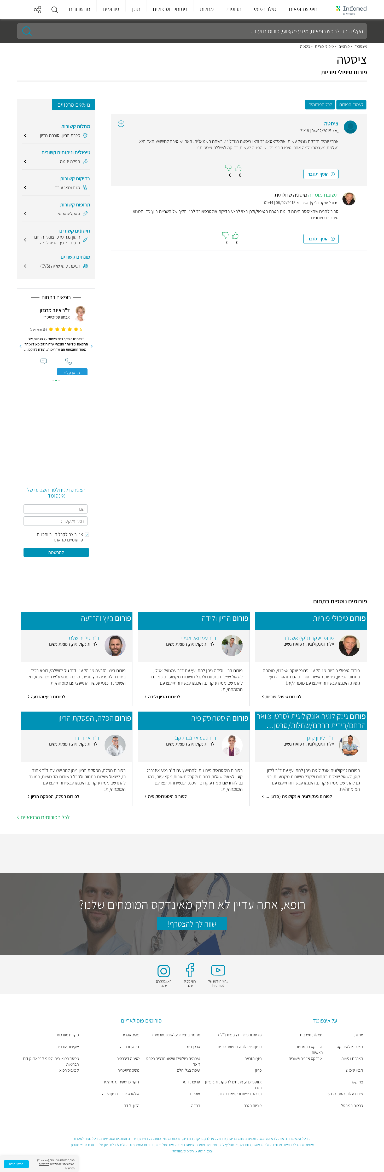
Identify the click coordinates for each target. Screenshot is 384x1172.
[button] (54, 9)
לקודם (92, 346)
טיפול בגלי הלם (188, 1070)
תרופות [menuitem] (233, 9)
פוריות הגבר (253, 1105)
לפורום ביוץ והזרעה (48, 697)
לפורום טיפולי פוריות (283, 697)
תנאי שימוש (354, 1070)
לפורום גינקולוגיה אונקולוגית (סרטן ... (298, 796)
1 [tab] (59, 380)
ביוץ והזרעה (253, 1058)
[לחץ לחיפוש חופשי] (25, 31)
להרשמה (56, 552)
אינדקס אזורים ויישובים (305, 1058)
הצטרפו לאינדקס (350, 1046)
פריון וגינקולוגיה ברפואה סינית (240, 1046)
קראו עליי (72, 373)
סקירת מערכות (68, 1035)
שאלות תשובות (311, 1035)
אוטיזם (195, 1093)
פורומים (344, 46)
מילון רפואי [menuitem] (265, 9)
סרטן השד (192, 1046)
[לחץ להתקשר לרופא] (68, 361)
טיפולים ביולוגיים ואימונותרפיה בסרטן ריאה (173, 1061)
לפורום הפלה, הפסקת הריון (55, 796)
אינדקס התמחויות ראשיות (308, 1049)
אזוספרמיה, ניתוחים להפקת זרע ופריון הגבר (233, 1084)
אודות (358, 1035)
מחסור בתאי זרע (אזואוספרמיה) (176, 1035)
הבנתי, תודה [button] (16, 1164)
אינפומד (360, 46)
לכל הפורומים (320, 104)
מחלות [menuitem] (207, 9)
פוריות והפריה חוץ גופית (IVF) (240, 1035)
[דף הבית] (348, 10)
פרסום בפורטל (352, 1105)
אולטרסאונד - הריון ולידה (120, 1093)
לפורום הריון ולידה (164, 697)
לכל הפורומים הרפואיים (45, 817)
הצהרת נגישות (352, 1058)
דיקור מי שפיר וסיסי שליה (121, 1082)
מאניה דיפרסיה (128, 1058)
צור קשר (357, 1082)
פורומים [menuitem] (111, 9)
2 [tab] (56, 380)
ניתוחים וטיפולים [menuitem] (170, 9)
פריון (258, 1070)
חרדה (195, 1105)
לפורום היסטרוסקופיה (167, 796)
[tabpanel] (56, 340)
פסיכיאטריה (130, 1035)
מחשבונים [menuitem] (79, 9)
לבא (20, 346)
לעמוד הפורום (351, 104)
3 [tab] (53, 380)
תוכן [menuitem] (136, 9)
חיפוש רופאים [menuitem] (303, 9)
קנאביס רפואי (69, 1070)
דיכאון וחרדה (129, 1046)
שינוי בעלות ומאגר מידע (345, 1093)
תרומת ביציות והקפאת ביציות (240, 1093)
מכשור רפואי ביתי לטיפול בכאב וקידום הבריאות (51, 1061)
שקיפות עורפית (67, 1046)
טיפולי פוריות (324, 46)
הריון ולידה (131, 1105)
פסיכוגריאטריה (128, 1070)
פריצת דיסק (191, 1082)
